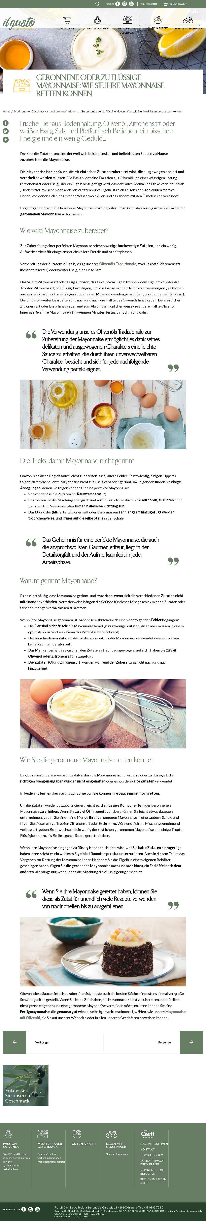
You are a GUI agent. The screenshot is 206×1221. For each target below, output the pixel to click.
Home (6, 111)
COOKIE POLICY (151, 1155)
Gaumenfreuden (46, 1154)
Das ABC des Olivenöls (15, 1154)
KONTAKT (147, 1149)
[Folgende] (191, 1042)
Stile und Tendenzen (117, 1154)
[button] (67, 23)
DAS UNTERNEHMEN (154, 1143)
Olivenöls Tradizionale (117, 264)
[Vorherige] (14, 1042)
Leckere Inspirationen (63, 111)
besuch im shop (149, 4)
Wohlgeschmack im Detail (51, 1161)
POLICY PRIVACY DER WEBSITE (152, 1162)
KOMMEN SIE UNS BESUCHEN (152, 1171)
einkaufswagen (178, 4)
